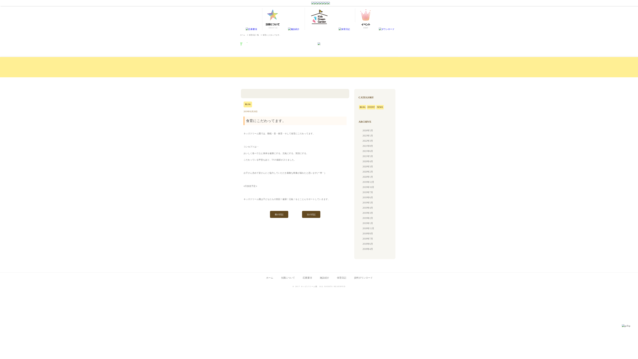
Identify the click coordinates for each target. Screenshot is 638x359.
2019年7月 (368, 192)
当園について (288, 278)
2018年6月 (368, 244)
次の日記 (311, 214)
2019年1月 (368, 223)
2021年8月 (368, 146)
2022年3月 (368, 141)
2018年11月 (368, 228)
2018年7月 (368, 239)
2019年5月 (368, 202)
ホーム (242, 35)
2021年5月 (368, 156)
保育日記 (341, 278)
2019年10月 (368, 187)
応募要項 (307, 278)
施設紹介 (324, 278)
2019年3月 (368, 213)
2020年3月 (368, 166)
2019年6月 (368, 197)
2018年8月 (368, 233)
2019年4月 (368, 208)
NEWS (380, 107)
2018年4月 (368, 249)
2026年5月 (368, 130)
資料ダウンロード (363, 278)
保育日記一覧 (254, 35)
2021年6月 (368, 151)
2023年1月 (368, 135)
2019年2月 (368, 218)
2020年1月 (368, 177)
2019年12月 (368, 182)
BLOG (362, 107)
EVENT (371, 107)
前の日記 (279, 214)
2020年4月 (368, 161)
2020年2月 (368, 172)
